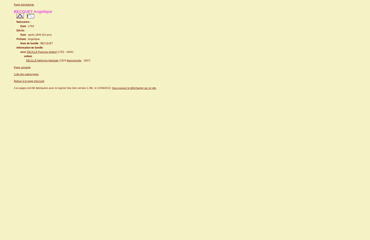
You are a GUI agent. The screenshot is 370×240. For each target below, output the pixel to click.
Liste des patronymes (26, 74)
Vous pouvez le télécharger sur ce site (134, 88)
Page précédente (24, 4)
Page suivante (22, 67)
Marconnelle (74, 60)
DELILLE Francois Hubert (42, 52)
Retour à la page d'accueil (29, 81)
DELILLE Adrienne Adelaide (42, 60)
